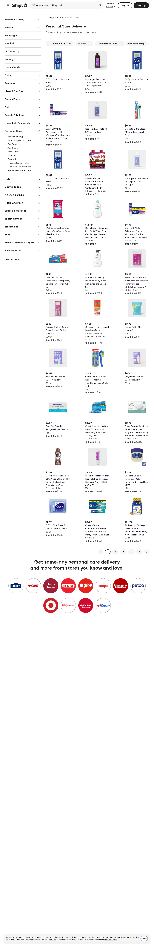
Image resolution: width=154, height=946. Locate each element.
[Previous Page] (100, 551)
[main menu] (8, 5)
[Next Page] (146, 551)
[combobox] (63, 5)
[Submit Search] (100, 5)
